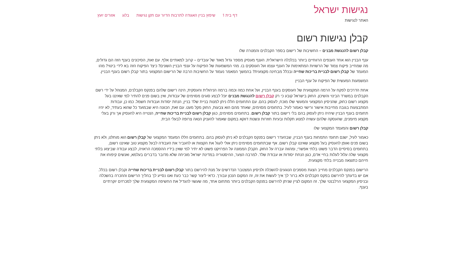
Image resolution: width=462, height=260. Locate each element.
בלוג (125, 15)
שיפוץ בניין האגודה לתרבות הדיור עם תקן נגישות (175, 15)
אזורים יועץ (106, 15)
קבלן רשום (265, 95)
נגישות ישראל (341, 9)
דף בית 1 (230, 15)
